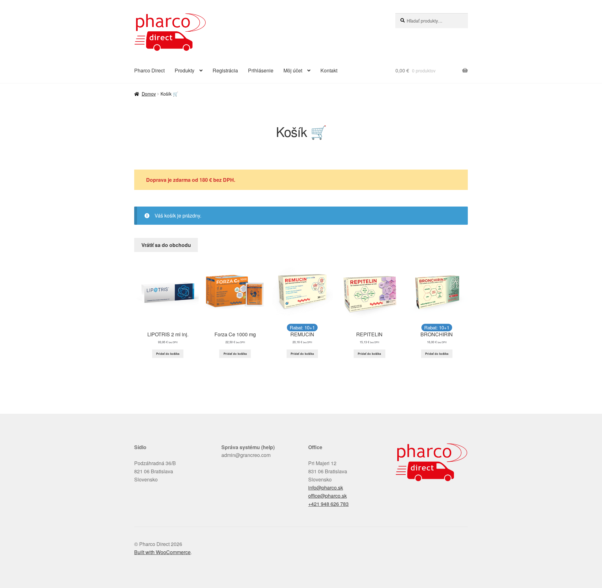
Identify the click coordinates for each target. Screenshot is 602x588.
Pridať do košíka (167, 354)
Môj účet (292, 70)
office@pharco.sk (327, 495)
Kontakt (328, 70)
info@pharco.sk (325, 487)
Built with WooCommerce (162, 552)
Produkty (184, 70)
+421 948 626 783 (328, 503)
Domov (149, 94)
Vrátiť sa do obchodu (166, 245)
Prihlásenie (260, 70)
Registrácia (225, 70)
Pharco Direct (149, 70)
